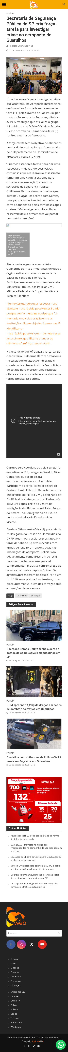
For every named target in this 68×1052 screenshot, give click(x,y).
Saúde (14, 1013)
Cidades (15, 967)
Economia (16, 981)
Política (14, 1009)
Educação (15, 985)
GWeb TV (15, 1000)
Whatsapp (16, 1026)
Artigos (14, 959)
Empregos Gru (18, 991)
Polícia (10, 13)
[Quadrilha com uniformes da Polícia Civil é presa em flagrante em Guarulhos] (34, 733)
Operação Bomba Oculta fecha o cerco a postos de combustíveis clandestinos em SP (33, 652)
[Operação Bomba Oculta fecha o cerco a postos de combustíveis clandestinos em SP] (34, 625)
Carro (13, 963)
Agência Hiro (38, 1041)
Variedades (16, 1022)
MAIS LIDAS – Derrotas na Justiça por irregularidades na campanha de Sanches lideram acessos (36, 848)
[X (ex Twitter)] (31, 944)
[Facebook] (11, 944)
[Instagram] (21, 944)
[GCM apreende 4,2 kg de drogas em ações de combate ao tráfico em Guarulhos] (34, 681)
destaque (35, 595)
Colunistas (16, 976)
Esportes (15, 996)
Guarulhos (22, 595)
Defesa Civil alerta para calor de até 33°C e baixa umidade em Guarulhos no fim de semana (35, 867)
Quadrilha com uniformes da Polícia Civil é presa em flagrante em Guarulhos (33, 759)
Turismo (15, 1018)
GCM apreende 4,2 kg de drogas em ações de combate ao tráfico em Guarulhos (34, 707)
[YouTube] (42, 944)
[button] (61, 1045)
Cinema (15, 972)
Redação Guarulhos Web (21, 45)
